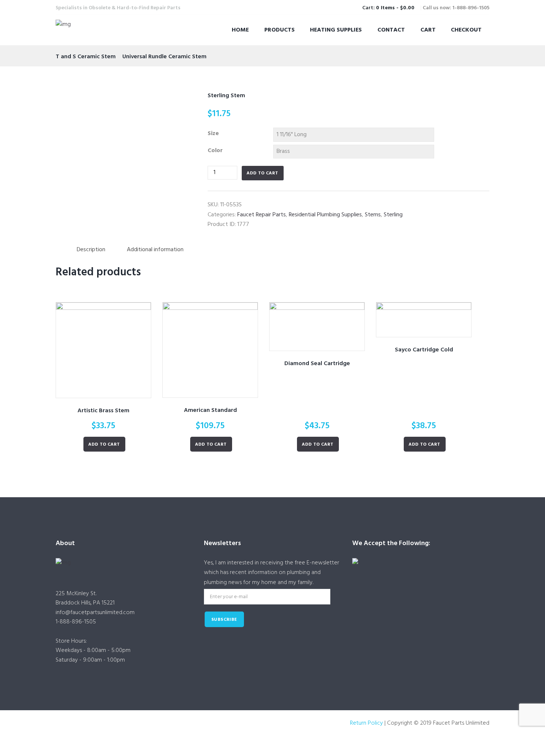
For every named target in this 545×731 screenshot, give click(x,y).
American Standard (210, 410)
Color (215, 150)
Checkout (466, 30)
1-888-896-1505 (76, 622)
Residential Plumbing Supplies (325, 215)
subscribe (224, 619)
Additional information (155, 250)
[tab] (91, 250)
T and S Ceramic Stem (86, 57)
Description (91, 250)
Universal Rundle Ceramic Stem (164, 57)
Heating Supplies (336, 30)
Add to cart (262, 173)
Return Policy (366, 723)
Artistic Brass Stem (103, 411)
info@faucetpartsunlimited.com (95, 612)
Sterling (393, 215)
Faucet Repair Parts (261, 215)
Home (240, 30)
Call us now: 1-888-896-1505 (456, 8)
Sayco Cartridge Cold (424, 350)
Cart (428, 30)
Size (213, 133)
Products (279, 30)
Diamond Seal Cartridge (317, 363)
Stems (373, 215)
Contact (391, 30)
